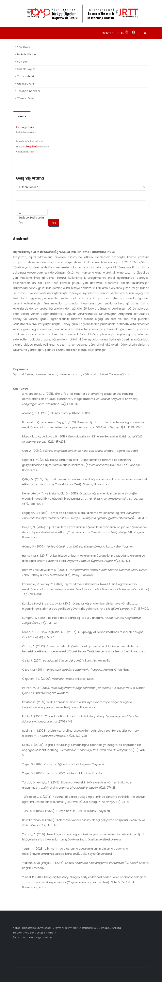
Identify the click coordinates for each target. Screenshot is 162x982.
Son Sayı (22, 61)
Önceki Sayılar (26, 69)
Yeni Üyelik (23, 47)
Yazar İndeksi (25, 76)
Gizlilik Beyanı (25, 83)
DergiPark (32, 140)
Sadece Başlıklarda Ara (31, 220)
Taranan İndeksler (28, 91)
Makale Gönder (27, 54)
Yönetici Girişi (25, 98)
